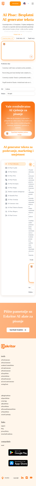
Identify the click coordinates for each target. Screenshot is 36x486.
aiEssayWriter (5, 373)
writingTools (4, 384)
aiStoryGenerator (5, 362)
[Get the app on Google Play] (18, 451)
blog (2, 428)
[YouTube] (31, 477)
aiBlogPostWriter (5, 395)
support (3, 426)
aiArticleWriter (5, 376)
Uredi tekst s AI (20, 38)
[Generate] (31, 57)
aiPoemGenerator (6, 371)
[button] (25, 4)
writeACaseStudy (6, 414)
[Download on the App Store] (18, 462)
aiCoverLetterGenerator (7, 381)
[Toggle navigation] (32, 3)
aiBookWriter (4, 404)
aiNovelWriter (5, 406)
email (2, 445)
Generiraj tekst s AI (7, 38)
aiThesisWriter (5, 412)
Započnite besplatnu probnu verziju (19, 133)
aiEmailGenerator (6, 379)
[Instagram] (26, 477)
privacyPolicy (5, 431)
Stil (2, 89)
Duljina (3, 93)
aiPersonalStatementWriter (8, 409)
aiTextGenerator (5, 360)
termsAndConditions (6, 434)
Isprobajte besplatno (16, 330)
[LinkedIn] (22, 477)
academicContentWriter (7, 365)
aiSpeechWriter (5, 398)
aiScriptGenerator (6, 368)
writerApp (4, 401)
